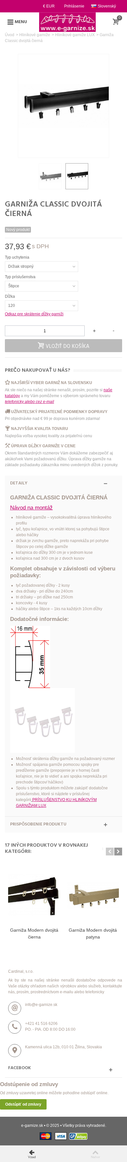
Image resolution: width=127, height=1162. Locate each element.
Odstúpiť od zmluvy (23, 1104)
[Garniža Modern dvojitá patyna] (93, 895)
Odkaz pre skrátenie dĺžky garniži (34, 314)
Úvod (9, 35)
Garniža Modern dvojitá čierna (34, 933)
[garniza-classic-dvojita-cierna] (50, 176)
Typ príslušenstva (20, 277)
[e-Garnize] (67, 22)
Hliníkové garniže (34, 35)
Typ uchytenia (17, 257)
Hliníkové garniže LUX (75, 35)
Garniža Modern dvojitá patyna (93, 933)
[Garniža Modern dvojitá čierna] (34, 895)
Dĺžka (10, 296)
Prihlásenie (74, 6)
